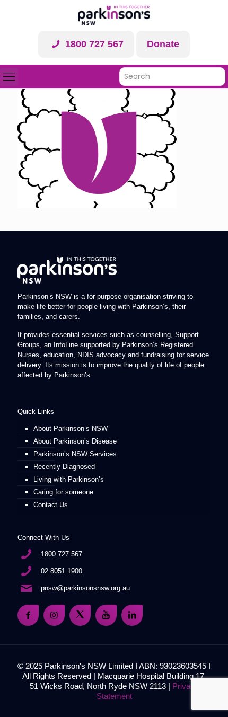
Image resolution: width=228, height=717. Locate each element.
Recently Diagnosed (64, 467)
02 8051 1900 (61, 571)
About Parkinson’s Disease (75, 441)
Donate (163, 44)
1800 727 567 (93, 44)
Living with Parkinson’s (68, 479)
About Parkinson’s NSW (70, 428)
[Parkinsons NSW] (114, 15)
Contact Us (50, 505)
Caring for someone (63, 492)
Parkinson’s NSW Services (75, 454)
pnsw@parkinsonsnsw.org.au (85, 588)
